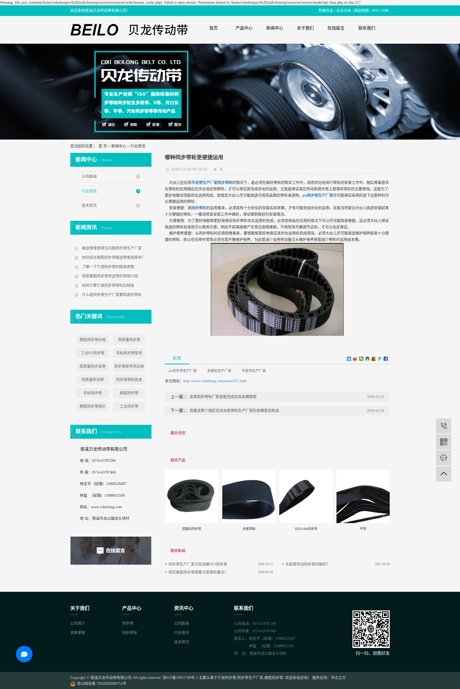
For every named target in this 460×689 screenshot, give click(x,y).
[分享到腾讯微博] (379, 359)
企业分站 (343, 11)
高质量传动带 (92, 380)
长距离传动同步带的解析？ (307, 564)
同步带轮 (129, 633)
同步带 (127, 623)
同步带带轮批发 (129, 380)
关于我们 (305, 28)
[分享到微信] (361, 359)
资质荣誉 (77, 633)
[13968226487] (443, 426)
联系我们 (366, 28)
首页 (213, 28)
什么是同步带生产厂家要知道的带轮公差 (114, 295)
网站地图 (361, 11)
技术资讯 (89, 205)
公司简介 (77, 623)
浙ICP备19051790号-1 (180, 678)
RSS (375, 11)
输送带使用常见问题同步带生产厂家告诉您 (114, 248)
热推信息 (325, 11)
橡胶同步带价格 (93, 340)
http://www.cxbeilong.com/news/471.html (215, 381)
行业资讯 (137, 146)
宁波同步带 (226, 678)
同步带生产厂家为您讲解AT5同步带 (198, 564)
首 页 (102, 146)
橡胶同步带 (129, 393)
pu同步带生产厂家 (183, 371)
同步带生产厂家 (250, 678)
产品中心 (244, 28)
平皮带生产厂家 (254, 371)
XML (385, 11)
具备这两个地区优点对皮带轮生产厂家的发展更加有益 (234, 411)
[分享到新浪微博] (355, 359)
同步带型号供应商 (129, 366)
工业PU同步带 (92, 353)
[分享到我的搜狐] (373, 359)
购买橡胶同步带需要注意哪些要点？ (198, 572)
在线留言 (335, 28)
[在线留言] (443, 458)
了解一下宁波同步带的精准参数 (107, 267)
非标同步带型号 (129, 353)
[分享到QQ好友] (367, 359)
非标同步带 (92, 393)
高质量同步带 (129, 340)
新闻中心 (274, 28)
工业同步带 (129, 406)
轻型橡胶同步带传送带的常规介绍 (109, 276)
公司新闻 (89, 176)
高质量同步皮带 (93, 366)
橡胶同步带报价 (93, 406)
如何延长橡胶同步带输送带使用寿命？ (113, 257)
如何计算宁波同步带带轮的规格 (107, 285)
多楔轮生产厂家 (219, 371)
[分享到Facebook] (386, 359)
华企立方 (338, 678)
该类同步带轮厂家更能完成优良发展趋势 (223, 397)
